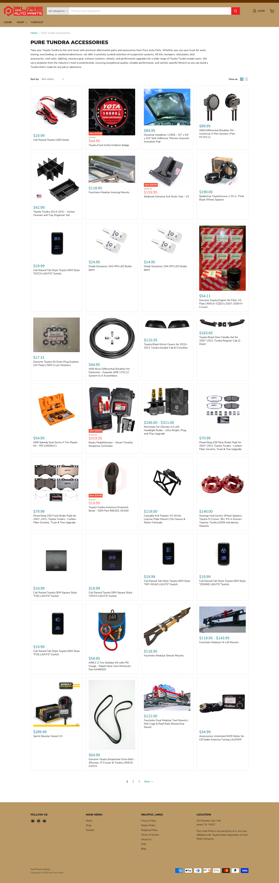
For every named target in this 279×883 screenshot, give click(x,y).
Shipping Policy (149, 830)
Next (147, 781)
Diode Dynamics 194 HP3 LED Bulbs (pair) (165, 268)
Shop (21, 22)
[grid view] (241, 79)
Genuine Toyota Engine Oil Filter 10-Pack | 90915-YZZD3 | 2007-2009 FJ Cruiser (220, 303)
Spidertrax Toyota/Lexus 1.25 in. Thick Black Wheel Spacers (221, 197)
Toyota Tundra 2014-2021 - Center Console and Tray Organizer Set (54, 213)
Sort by (35, 79)
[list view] (246, 79)
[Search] (235, 11)
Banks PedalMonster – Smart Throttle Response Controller (111, 444)
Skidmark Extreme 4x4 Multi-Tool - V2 (166, 196)
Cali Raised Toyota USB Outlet (51, 140)
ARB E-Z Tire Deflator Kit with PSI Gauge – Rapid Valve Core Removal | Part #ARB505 (110, 666)
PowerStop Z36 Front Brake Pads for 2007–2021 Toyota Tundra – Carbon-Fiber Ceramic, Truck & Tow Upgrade (55, 519)
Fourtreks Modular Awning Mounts (109, 192)
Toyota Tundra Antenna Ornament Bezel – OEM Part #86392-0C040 (109, 509)
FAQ (143, 844)
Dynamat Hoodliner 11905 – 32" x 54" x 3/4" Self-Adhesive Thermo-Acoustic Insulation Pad (166, 138)
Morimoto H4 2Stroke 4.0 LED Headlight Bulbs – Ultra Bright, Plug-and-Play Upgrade (165, 430)
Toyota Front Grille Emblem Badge (109, 145)
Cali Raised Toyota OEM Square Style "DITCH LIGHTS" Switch (110, 594)
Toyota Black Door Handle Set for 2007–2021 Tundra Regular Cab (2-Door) (220, 340)
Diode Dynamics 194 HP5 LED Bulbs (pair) (110, 268)
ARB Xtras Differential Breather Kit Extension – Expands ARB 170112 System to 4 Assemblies (109, 372)
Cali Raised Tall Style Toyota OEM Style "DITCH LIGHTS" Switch (56, 271)
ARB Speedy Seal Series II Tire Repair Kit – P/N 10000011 (55, 444)
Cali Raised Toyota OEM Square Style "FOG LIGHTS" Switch (55, 594)
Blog (143, 848)
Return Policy (148, 825)
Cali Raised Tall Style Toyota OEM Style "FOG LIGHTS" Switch (56, 652)
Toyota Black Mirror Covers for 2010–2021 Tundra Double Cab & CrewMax (166, 346)
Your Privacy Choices (40, 869)
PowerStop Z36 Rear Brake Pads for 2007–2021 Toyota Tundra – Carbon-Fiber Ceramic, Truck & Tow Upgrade (221, 446)
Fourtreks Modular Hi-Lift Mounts (219, 642)
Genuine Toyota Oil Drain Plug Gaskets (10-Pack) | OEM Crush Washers (56, 363)
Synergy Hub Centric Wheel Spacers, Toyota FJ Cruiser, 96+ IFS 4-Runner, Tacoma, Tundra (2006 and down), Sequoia (220, 521)
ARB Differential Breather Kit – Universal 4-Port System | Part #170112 (217, 134)
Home (8, 22)
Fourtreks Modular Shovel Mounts (164, 655)
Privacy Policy (148, 820)
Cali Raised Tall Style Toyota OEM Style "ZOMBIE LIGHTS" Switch (222, 582)
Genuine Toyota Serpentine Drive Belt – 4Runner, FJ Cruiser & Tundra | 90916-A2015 (112, 763)
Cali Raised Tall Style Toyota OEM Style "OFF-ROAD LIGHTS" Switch (167, 582)
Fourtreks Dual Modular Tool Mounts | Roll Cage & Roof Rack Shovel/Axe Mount (166, 724)
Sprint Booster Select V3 (47, 736)
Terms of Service (150, 834)
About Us (146, 839)
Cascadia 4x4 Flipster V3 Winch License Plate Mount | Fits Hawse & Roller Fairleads (164, 519)
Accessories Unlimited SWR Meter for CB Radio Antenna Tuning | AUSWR (221, 737)
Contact (37, 22)
